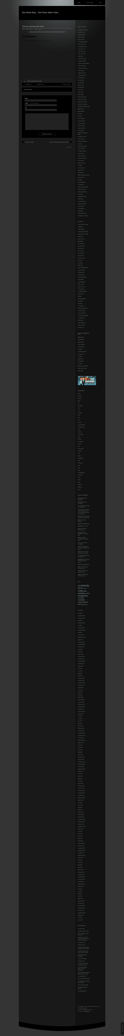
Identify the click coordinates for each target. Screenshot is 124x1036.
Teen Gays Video (82, 313)
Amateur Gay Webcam (83, 231)
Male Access (81, 170)
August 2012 (80, 857)
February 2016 (81, 757)
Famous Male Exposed (83, 267)
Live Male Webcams (82, 291)
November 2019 (81, 661)
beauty (85, 585)
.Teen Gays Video (82, 65)
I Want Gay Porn (81, 163)
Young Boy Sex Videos (83, 215)
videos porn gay (81, 325)
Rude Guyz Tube (82, 189)
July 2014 (80, 802)
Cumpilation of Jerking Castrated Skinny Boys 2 (83, 548)
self (78, 446)
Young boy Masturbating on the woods (58, 142)
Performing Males (82, 298)
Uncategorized (81, 472)
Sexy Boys (80, 194)
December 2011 (81, 876)
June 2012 (80, 862)
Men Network (81, 172)
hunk (79, 436)
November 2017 (81, 706)
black (79, 400)
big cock (80, 396)
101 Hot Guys (81, 80)
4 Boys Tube (81, 92)
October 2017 (81, 709)
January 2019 (81, 680)
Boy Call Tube (81, 243)
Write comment (38, 29)
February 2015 (81, 785)
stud (79, 460)
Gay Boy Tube (81, 274)
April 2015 (80, 781)
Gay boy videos (81, 424)
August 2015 (80, 771)
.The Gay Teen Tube (82, 68)
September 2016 (81, 740)
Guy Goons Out (81, 942)
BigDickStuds (81, 108)
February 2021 (81, 642)
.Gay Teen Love (81, 49)
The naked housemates (83, 315)
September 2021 (81, 637)
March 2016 (80, 754)
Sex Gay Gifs (81, 305)
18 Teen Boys (81, 87)
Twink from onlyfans (82, 958)
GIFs (79, 429)
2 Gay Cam (80, 89)
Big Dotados (80, 241)
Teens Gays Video (82, 203)
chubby (85, 588)
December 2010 (81, 905)
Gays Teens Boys (82, 155)
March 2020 (80, 654)
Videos (23, 29)
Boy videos (80, 405)
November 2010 (81, 908)
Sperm (52, 28)
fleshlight (81, 593)
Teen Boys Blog (81, 310)
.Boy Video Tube (81, 34)
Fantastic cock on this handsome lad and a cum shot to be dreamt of (83, 939)
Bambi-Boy (80, 236)
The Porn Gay (81, 206)
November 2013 (81, 821)
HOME (78, 2)
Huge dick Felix (81, 961)
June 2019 (80, 670)
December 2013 (81, 819)
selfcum (79, 451)
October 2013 (81, 824)
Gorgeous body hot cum (83, 931)
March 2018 (80, 697)
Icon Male (80, 165)
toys (82, 604)
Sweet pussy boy (29, 142)
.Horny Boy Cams (82, 58)
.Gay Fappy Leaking (82, 41)
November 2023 (81, 622)
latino (85, 596)
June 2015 (80, 776)
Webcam (80, 487)
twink (67, 28)
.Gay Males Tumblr (82, 46)
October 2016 (81, 737)
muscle (79, 443)
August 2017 (80, 713)
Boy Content (80, 250)
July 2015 (80, 773)
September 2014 (81, 797)
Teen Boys (56, 28)
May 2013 (80, 836)
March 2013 (80, 840)
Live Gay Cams (81, 167)
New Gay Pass (81, 177)
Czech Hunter (81, 130)
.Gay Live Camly (81, 44)
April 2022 (80, 632)
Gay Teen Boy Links (82, 146)
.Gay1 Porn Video (82, 53)
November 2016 (81, 735)
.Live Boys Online (82, 61)
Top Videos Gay (81, 317)
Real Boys (80, 303)
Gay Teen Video (81, 148)
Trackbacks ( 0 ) (40, 84)
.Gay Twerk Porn (81, 51)
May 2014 (80, 807)
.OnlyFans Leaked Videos (83, 63)
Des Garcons (81, 255)
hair (88, 593)
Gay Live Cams (81, 139)
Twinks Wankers (81, 322)
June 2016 (80, 747)
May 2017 (80, 721)
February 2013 (81, 843)
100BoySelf (80, 226)
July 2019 (80, 668)
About (100, 2)
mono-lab (90, 1009)
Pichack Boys (81, 184)
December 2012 (81, 848)
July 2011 (80, 888)
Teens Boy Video (81, 201)
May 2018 (80, 692)
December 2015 (81, 761)
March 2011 (80, 898)
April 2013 (80, 838)
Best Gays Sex (81, 238)
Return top (69, 147)
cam (79, 408)
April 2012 (80, 867)
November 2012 (81, 850)
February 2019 (81, 678)
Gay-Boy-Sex (81, 153)
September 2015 (81, 769)
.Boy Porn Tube (81, 32)
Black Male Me (81, 111)
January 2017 (81, 730)
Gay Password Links (82, 141)
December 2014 (81, 790)
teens (61, 28)
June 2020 (80, 649)
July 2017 (80, 716)
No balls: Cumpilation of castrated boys (83, 534)
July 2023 (80, 625)
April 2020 (80, 651)
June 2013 (80, 833)
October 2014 (81, 795)
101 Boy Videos (81, 77)
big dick (79, 398)
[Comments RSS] (25, 81)
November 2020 (81, 644)
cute (80, 590)
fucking (79, 422)
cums (46, 28)
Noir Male (80, 179)
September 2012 (81, 855)
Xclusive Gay (81, 327)
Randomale (80, 301)
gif (85, 593)
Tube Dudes (80, 320)
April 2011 (80, 896)
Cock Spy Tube (81, 125)
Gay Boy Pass (81, 272)
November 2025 (81, 615)
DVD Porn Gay (81, 258)
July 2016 (80, 745)
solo (49, 28)
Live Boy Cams (81, 928)
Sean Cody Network (82, 191)
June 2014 (80, 804)
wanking (31, 29)
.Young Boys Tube (82, 75)
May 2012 (80, 864)
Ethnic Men (80, 265)
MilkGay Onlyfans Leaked (83, 175)
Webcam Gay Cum (82, 213)
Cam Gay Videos (81, 123)
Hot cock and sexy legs (83, 984)
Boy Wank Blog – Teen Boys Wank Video (40, 12)
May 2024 (80, 620)
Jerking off (80, 441)
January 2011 (81, 903)
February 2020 (81, 656)
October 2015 (81, 766)
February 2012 (81, 872)
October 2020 (81, 646)
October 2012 (81, 852)
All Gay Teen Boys (82, 99)
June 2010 (80, 920)
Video (70, 28)
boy (79, 403)
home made (80, 434)
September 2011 (81, 884)
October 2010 (81, 910)
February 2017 (81, 728)
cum (38, 28)
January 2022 (81, 634)
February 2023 (81, 627)
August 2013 (80, 828)
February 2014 (81, 814)
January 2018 (81, 702)
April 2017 (80, 723)
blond (80, 588)
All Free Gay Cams (82, 96)
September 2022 (81, 630)
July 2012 (80, 860)
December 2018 (81, 682)
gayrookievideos (81, 281)
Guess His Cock (81, 286)
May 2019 (80, 673)
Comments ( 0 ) (28, 84)
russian (81, 600)
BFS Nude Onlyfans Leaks (84, 106)
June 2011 (80, 891)
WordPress (87, 1011)
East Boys (80, 260)
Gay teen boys (81, 427)
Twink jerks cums (82, 944)
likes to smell (84, 526)
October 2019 (81, 663)
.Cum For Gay (81, 37)
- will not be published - (32, 103)
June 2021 (80, 639)
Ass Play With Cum (82, 976)
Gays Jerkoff (81, 284)
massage (81, 598)
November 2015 (81, 764)
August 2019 (80, 666)
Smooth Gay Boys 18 (82, 308)
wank (27, 29)
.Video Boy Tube (81, 72)
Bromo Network (81, 118)
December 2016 (81, 733)
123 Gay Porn (81, 82)
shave (80, 602)
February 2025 (81, 618)
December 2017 (81, 704)
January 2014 (81, 816)
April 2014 (80, 809)
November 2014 (81, 793)
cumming (42, 28)
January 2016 (81, 759)
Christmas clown (85, 523)
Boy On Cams (81, 253)
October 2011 (81, 881)
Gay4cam (80, 509)
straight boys (81, 458)
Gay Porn (80, 143)
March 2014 (80, 812)
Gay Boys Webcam (82, 277)
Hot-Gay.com (81, 160)
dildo (79, 417)
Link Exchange (90, 2)
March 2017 (80, 725)
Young (79, 489)
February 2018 (81, 699)
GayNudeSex (81, 279)
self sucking (80, 448)
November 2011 (81, 879)
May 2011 (80, 893)
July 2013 (80, 831)
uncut (85, 604)
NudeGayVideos (81, 182)
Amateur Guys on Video (83, 234)
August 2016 (80, 742)
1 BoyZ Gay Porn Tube (83, 224)
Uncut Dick (80, 475)
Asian (79, 393)
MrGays (80, 296)
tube (64, 28)
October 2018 (81, 685)
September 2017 (81, 711)
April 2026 (80, 613)
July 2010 (80, 917)
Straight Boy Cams (82, 196)
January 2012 (81, 874)
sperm (85, 602)
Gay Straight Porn (82, 505)
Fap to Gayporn (81, 270)
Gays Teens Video (82, 158)
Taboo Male (80, 198)
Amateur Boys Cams (82, 101)
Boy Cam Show (81, 246)
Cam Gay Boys (81, 120)
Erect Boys (80, 262)
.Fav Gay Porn (81, 39)
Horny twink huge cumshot (84, 978)
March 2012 (80, 869)
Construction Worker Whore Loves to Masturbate (82, 969)
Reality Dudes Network (83, 187)
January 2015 (81, 788)
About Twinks (81, 94)
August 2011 (80, 886)
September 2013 (81, 826)
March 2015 (80, 783)
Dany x (79, 542)
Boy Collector (81, 248)
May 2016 (80, 749)
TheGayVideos (81, 208)
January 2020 (81, 658)
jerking (79, 439)
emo (79, 419)
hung (80, 595)
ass (79, 586)
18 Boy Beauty (81, 229)
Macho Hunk (81, 293)
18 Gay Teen (81, 84)
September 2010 (81, 912)
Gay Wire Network (82, 151)
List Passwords (81, 289)
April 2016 (80, 752)
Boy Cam (80, 113)
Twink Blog (80, 210)
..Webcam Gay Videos (83, 29)
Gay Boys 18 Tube (82, 136)
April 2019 (80, 675)
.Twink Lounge (81, 70)
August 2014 (80, 800)
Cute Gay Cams (81, 128)
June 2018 (80, 690)
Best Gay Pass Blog (82, 104)
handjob (79, 431)
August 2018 (80, 687)
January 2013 (81, 845)
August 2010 (80, 915)
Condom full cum (85, 564)
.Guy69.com (80, 56)
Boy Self (80, 116)
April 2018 (80, 694)
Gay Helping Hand (82, 991)
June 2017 (80, 718)
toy (79, 604)
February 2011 (81, 900)
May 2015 (80, 778)
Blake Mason (81, 342)
